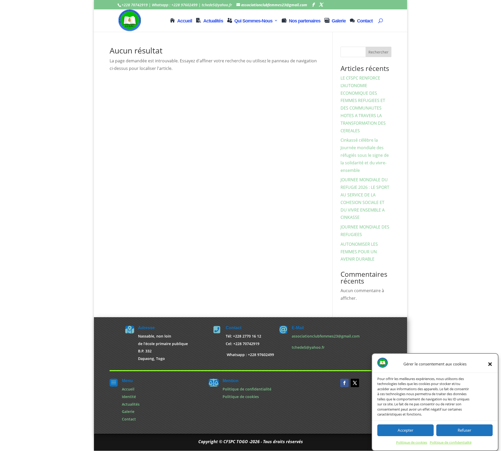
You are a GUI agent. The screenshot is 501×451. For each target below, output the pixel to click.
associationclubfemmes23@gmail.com (326, 336)
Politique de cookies (411, 442)
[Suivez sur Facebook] (344, 383)
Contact (365, 21)
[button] (490, 364)
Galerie (339, 21)
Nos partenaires (304, 21)
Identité (129, 396)
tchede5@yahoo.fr (308, 347)
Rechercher (378, 52)
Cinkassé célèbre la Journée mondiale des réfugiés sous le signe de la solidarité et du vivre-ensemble (365, 155)
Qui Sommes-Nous (253, 21)
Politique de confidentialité (451, 442)
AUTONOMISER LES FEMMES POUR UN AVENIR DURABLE (359, 251)
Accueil (184, 21)
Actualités (213, 21)
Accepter (405, 430)
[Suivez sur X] (355, 383)
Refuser (464, 430)
